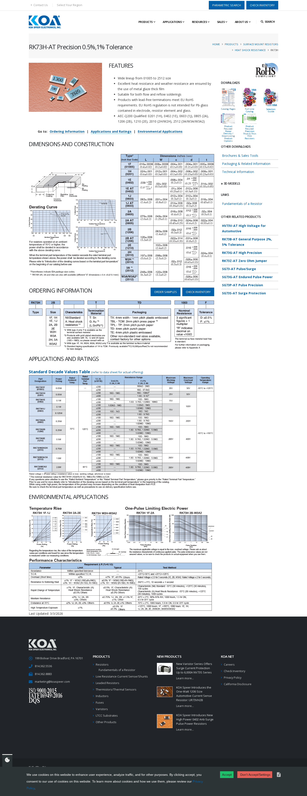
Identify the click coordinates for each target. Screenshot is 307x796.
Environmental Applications (160, 131)
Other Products (106, 722)
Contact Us (40, 5)
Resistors (102, 664)
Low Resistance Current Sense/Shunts (122, 676)
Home (216, 44)
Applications (172, 22)
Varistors (102, 709)
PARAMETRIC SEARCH (226, 5)
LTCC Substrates (107, 716)
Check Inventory (234, 671)
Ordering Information (67, 131)
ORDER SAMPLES (165, 292)
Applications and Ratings (111, 131)
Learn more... (185, 678)
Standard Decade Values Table (86, 371)
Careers (229, 664)
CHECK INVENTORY (262, 5)
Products (145, 22)
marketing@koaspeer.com (52, 682)
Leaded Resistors (107, 683)
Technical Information (238, 172)
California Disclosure (237, 684)
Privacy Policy (232, 678)
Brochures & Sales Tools (240, 155)
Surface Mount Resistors (260, 44)
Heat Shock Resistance (250, 50)
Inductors (102, 696)
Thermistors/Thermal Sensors (116, 689)
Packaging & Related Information (246, 163)
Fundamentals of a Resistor (242, 203)
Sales (221, 22)
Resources (199, 22)
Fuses (100, 702)
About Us (241, 22)
